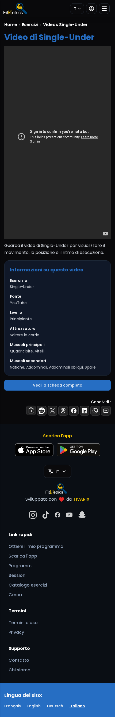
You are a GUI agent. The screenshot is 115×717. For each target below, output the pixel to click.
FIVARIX (82, 499)
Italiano (77, 706)
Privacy (16, 632)
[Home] (15, 8)
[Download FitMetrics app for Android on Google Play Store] (78, 449)
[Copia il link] (31, 410)
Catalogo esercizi (28, 585)
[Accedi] (91, 8)
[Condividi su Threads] (63, 411)
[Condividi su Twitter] (52, 411)
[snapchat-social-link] (82, 515)
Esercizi (30, 24)
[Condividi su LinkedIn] (84, 411)
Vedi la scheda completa (57, 385)
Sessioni (17, 575)
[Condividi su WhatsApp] (95, 411)
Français (12, 706)
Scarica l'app (23, 556)
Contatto (19, 660)
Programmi (21, 566)
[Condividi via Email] (106, 411)
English (34, 706)
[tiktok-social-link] (45, 515)
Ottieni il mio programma (36, 546)
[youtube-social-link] (69, 515)
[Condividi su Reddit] (42, 411)
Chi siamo (19, 670)
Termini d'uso (23, 623)
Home (10, 24)
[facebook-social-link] (57, 515)
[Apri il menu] (104, 8)
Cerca (15, 595)
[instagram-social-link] (33, 515)
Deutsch (55, 706)
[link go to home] (57, 488)
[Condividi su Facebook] (74, 411)
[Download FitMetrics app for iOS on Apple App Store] (34, 449)
